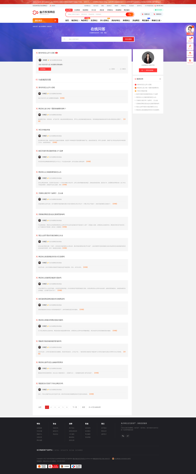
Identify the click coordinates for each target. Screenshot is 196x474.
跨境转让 (126, 20)
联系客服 (42, 69)
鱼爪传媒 (71, 450)
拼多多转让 (116, 20)
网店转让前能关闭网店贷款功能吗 (50, 320)
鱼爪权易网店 (42, 26)
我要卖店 (158, 14)
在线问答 (49, 26)
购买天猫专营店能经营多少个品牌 (50, 151)
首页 (67, 20)
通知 (102, 5)
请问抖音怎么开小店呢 (46, 87)
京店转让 (94, 20)
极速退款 (71, 437)
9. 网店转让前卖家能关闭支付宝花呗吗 (147, 110)
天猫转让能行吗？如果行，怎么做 (50, 193)
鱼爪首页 (96, 5)
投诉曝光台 (87, 5)
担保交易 (71, 440)
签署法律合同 (73, 431)
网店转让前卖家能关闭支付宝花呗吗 (51, 256)
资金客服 (87, 437)
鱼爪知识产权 (64, 450)
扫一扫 (189, 49)
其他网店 (136, 20)
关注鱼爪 (131, 5)
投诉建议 (87, 431)
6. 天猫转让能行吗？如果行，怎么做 (146, 100)
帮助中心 (123, 5)
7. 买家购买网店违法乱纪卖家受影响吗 (147, 103)
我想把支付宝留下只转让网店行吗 (50, 383)
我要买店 (147, 14)
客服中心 (39, 434)
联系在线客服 (149, 70)
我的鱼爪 (109, 5)
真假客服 (190, 55)
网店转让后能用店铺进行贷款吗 (49, 278)
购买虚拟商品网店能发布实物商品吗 (51, 299)
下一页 (75, 407)
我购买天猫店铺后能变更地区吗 (49, 341)
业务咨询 (87, 428)
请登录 (53, 5)
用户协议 (71, 428)
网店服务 (145, 20)
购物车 (116, 5)
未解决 (124, 69)
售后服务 (87, 434)
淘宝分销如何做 (44, 130)
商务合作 (104, 431)
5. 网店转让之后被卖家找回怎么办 (145, 97)
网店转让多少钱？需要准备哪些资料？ (52, 108)
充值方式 (55, 428)
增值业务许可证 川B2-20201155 (101, 458)
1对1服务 (71, 434)
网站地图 (39, 440)
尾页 (83, 407)
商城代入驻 (156, 20)
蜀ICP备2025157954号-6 (79, 458)
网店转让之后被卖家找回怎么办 (49, 172)
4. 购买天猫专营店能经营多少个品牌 (146, 94)
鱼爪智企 (57, 450)
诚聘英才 (104, 434)
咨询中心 (139, 5)
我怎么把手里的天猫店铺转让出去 (50, 235)
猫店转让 (74, 20)
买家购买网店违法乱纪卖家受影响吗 (51, 214)
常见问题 (39, 431)
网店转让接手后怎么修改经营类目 (50, 362)
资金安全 (55, 434)
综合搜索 (128, 39)
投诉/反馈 (190, 63)
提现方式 (55, 431)
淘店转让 (84, 20)
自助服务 (39, 428)
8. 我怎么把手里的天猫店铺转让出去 (146, 107)
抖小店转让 (104, 20)
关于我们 (104, 428)
